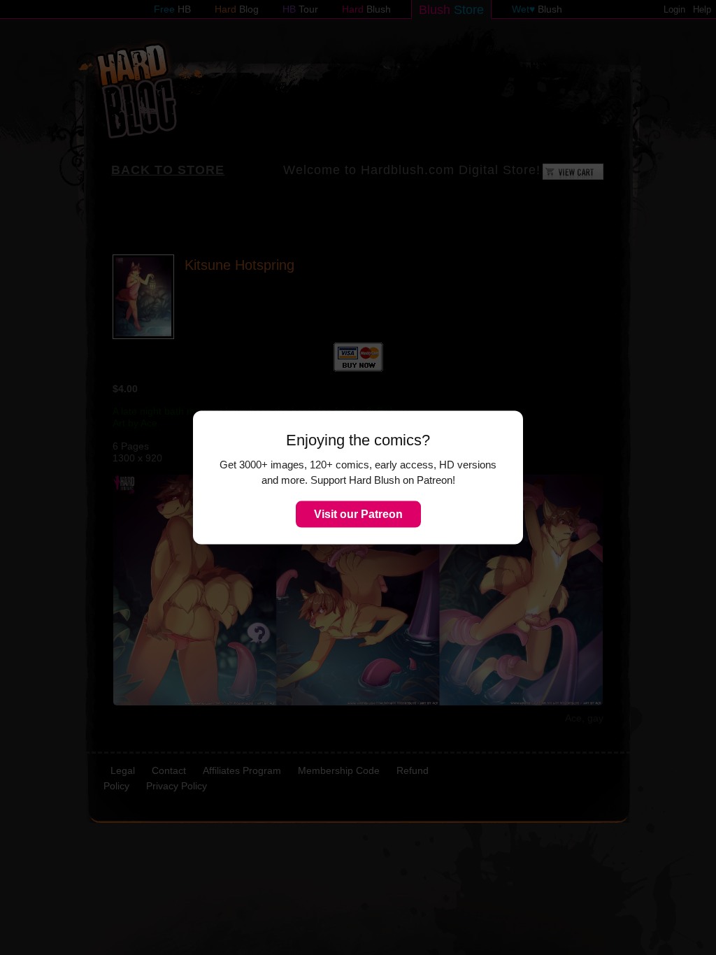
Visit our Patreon (358, 513)
